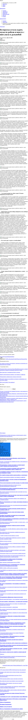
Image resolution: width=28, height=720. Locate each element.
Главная (4, 10)
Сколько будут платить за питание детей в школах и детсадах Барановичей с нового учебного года (13, 399)
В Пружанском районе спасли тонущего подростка (11, 678)
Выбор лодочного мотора (5, 541)
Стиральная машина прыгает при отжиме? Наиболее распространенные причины (12, 633)
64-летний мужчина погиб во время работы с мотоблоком (13, 475)
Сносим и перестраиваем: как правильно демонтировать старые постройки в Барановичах (12, 687)
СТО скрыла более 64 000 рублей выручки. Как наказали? (13, 669)
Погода (4, 15)
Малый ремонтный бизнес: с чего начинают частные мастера (13, 599)
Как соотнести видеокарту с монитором (9, 607)
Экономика (5, 11)
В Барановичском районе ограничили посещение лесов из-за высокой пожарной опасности (14, 489)
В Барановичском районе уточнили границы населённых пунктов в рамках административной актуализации (13, 574)
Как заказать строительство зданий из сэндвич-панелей (13, 651)
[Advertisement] (14, 417)
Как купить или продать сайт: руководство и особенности (13, 643)
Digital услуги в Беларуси (6, 706)
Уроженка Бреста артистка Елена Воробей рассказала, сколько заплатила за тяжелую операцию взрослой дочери (14, 369)
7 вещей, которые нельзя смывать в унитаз (9, 535)
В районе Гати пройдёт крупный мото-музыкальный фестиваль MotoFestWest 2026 (12, 516)
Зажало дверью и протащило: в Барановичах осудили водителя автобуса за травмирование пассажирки (12, 623)
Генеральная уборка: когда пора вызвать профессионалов (12, 553)
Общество (5, 13)
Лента (4, 5)
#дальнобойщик (7, 356)
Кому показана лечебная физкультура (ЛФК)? (10, 562)
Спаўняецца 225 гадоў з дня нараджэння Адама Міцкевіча (13, 696)
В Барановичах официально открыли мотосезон (11, 597)
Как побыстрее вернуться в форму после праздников (11, 681)
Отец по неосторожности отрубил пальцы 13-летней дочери (14, 482)
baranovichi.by (3, 18)
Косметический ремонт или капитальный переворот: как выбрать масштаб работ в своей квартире (12, 556)
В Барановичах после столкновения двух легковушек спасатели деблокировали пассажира (12, 565)
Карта (4, 6)
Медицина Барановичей (5, 704)
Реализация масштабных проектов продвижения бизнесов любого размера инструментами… (13, 657)
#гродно (2, 356)
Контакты (5, 3)
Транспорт (2, 26)
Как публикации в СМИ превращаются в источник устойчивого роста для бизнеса (12, 637)
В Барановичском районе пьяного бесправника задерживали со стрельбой (11, 559)
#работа (12, 356)
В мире (4, 16)
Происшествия (6, 14)
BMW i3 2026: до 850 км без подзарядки (9, 568)
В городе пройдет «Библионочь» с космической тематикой (13, 601)
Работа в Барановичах (5, 702)
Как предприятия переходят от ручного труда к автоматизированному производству (10, 485)
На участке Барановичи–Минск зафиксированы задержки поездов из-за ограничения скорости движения (13, 577)
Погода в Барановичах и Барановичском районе (11, 708)
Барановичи (2, 8)
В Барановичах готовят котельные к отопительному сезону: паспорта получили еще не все (13, 401)
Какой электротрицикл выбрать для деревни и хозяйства (12, 477)
